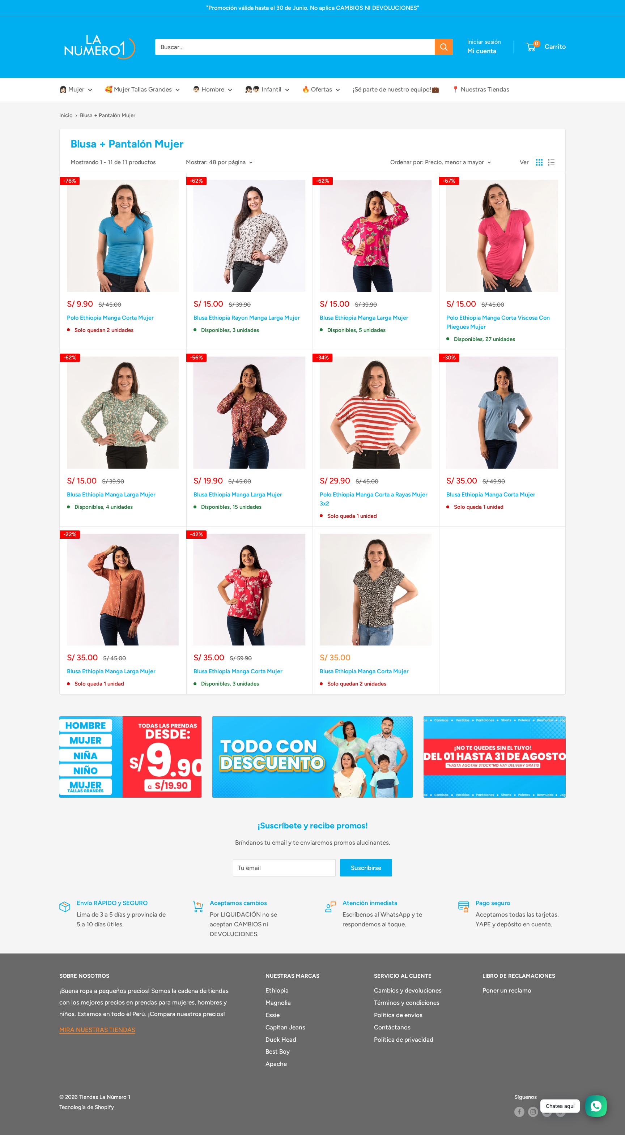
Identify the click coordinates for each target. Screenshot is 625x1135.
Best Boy (277, 1051)
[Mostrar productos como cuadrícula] (539, 162)
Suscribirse (366, 867)
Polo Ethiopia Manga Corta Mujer (110, 317)
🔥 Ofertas (317, 89)
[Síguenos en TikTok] (561, 1111)
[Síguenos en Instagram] (533, 1111)
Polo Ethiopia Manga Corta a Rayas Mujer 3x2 (374, 499)
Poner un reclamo (506, 990)
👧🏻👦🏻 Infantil (263, 89)
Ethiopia (277, 990)
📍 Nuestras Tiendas (480, 89)
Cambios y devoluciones (408, 990)
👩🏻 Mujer (71, 89)
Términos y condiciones (406, 1002)
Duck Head (280, 1039)
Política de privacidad (403, 1039)
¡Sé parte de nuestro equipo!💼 (396, 89)
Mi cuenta (481, 51)
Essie (272, 1015)
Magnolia (278, 1002)
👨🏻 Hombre (208, 89)
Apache (276, 1063)
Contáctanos (392, 1027)
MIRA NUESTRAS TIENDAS (97, 1029)
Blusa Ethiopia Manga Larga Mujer (364, 317)
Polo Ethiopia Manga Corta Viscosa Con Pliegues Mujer (498, 322)
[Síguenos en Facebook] (519, 1111)
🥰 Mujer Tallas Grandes (138, 89)
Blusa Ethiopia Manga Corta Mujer (490, 494)
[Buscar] (444, 47)
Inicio (66, 115)
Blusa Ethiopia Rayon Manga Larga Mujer (247, 317)
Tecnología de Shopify (86, 1107)
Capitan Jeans (285, 1027)
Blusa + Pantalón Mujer (107, 115)
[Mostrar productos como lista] (551, 162)
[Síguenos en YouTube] (547, 1111)
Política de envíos (398, 1015)
